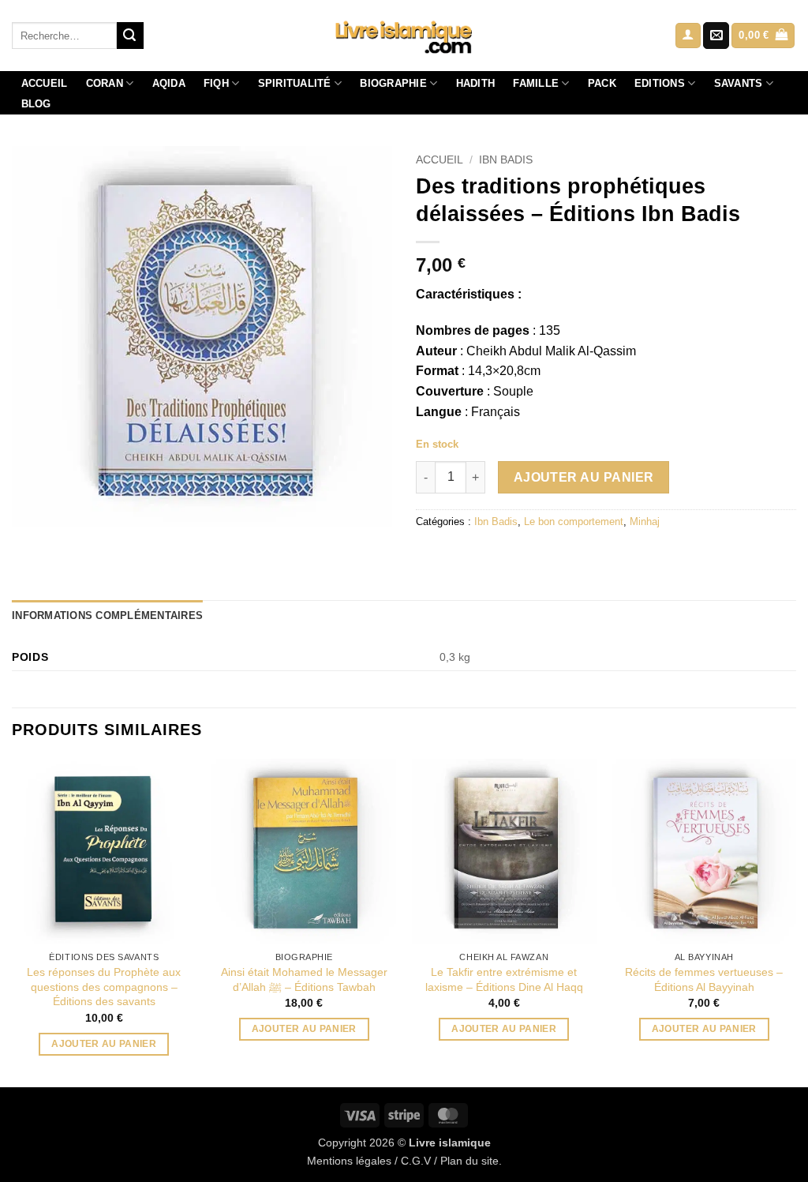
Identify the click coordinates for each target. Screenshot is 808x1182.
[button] (688, 36)
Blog (36, 104)
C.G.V (416, 1160)
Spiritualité (294, 83)
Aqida (168, 83)
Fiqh (216, 83)
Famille (536, 83)
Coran (104, 83)
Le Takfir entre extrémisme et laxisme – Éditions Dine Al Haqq (504, 979)
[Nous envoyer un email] (716, 35)
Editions (659, 83)
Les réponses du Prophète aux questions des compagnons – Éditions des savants (104, 987)
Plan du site (469, 1160)
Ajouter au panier (584, 477)
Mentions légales (349, 1160)
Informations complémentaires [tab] (107, 615)
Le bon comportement (573, 521)
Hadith (476, 83)
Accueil (44, 83)
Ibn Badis (506, 160)
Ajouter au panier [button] (103, 1044)
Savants (738, 83)
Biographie (393, 83)
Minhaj (645, 521)
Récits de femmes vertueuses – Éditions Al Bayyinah (704, 979)
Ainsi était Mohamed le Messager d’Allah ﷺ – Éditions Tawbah (304, 979)
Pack (602, 83)
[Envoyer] (130, 35)
